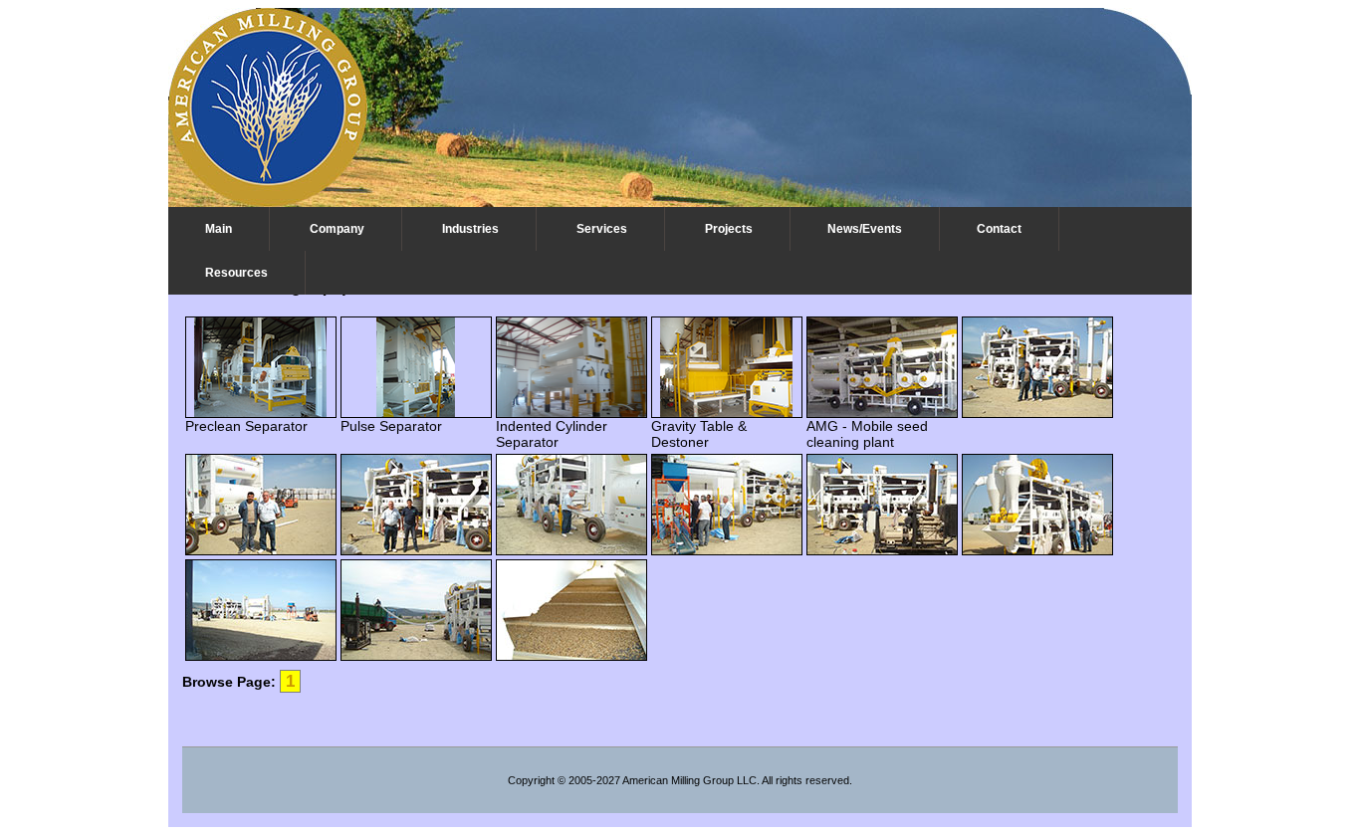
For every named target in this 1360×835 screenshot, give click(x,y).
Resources (236, 273)
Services (601, 229)
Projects (729, 229)
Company (337, 229)
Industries (470, 229)
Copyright (531, 780)
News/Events (864, 229)
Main (218, 229)
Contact (999, 229)
